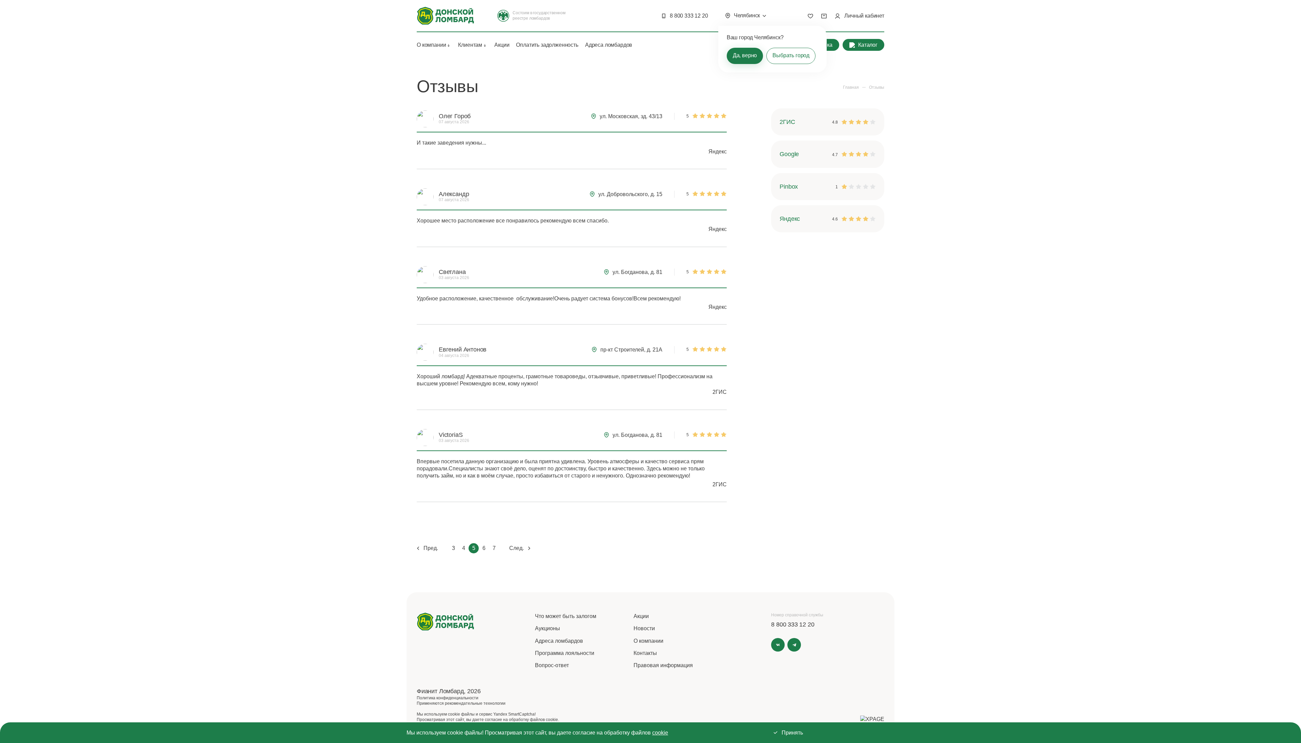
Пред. (431, 548)
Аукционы (547, 628)
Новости (644, 628)
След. (516, 548)
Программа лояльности (564, 653)
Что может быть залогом (565, 616)
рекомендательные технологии (475, 703)
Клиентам (470, 45)
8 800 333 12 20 (689, 16)
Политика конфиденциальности (447, 698)
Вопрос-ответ (552, 665)
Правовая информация (663, 665)
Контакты (645, 653)
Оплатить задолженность (547, 45)
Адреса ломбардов (608, 45)
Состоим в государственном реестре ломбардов (539, 15)
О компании (431, 45)
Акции (501, 45)
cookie (660, 733)
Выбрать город (790, 55)
